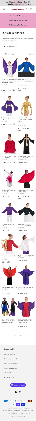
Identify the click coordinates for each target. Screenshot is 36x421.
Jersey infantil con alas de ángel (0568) (25, 288)
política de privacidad (11, 363)
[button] (4, 9)
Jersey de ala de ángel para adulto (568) (9, 288)
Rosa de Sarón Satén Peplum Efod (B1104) (9, 191)
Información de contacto (18, 416)
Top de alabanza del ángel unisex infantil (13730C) (25, 225)
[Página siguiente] (26, 335)
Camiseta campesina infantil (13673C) (9, 256)
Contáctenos (8, 372)
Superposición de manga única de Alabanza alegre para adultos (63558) (8, 320)
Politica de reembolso (11, 359)
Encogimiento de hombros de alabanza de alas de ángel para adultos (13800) (10, 81)
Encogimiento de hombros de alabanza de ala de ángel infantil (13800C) (26, 320)
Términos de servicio (10, 368)
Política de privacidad (27, 410)
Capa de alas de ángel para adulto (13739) (25, 191)
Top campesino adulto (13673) (8, 225)
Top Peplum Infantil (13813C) (26, 256)
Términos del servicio (13, 413)
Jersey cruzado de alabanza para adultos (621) (26, 157)
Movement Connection (16, 408)
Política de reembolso (14, 410)
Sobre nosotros (9, 377)
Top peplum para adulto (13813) (8, 118)
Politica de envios (9, 354)
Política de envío (25, 413)
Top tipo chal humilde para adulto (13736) (9, 157)
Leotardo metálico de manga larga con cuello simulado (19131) (26, 119)
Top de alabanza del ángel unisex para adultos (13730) (25, 80)
